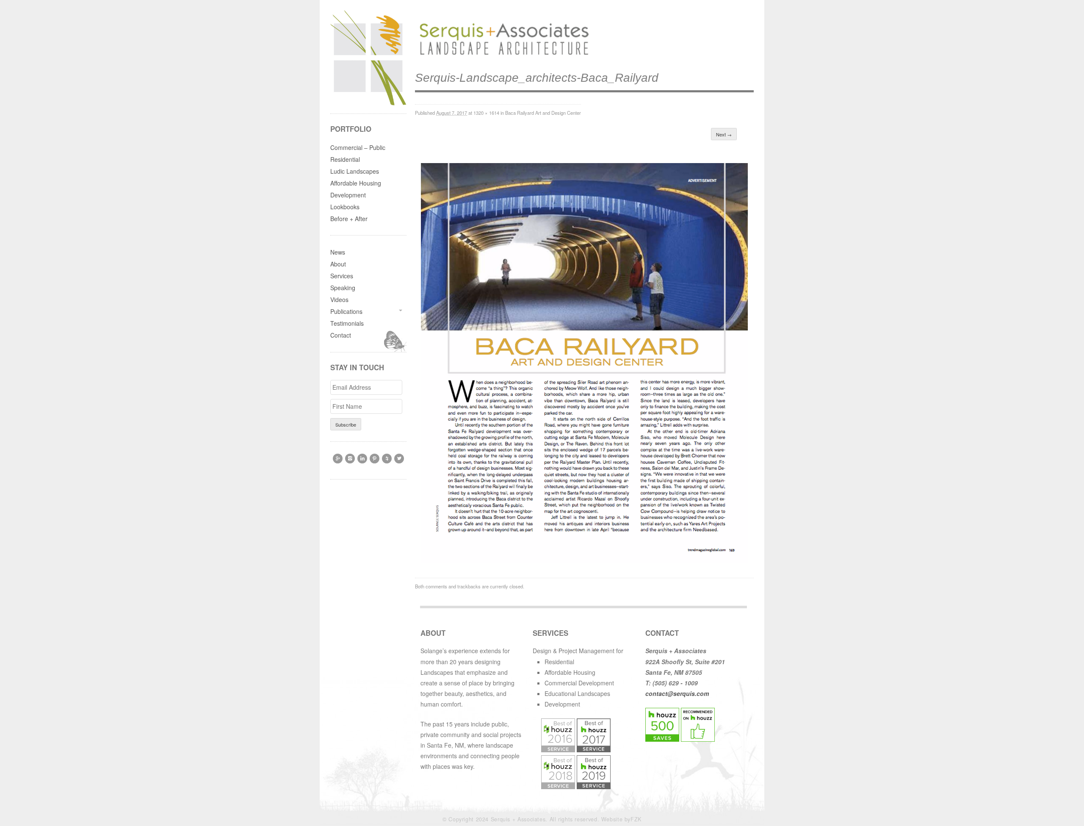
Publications (346, 311)
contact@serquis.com (677, 693)
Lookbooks (344, 206)
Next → (724, 134)
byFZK (633, 819)
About (338, 264)
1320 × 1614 (486, 112)
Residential (345, 159)
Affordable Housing (355, 183)
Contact (340, 335)
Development (348, 195)
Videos (339, 299)
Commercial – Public (357, 147)
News (337, 252)
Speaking (342, 287)
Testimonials (347, 323)
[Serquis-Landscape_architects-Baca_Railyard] (584, 560)
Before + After (349, 218)
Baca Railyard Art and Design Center (543, 112)
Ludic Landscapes (354, 171)
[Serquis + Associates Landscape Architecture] (502, 55)
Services (341, 276)
